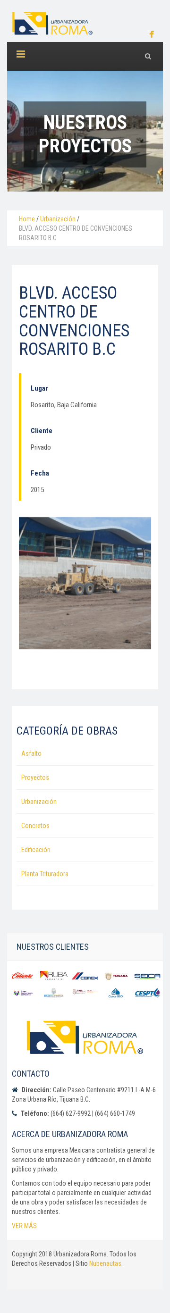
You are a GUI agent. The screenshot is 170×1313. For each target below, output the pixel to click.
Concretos (35, 825)
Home (27, 219)
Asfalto (31, 753)
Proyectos (35, 777)
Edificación (36, 849)
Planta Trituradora (44, 874)
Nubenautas (105, 1263)
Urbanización (58, 219)
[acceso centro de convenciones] (85, 583)
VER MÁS (24, 1225)
